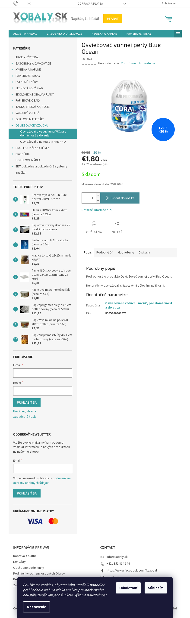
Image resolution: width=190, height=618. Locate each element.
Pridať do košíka (123, 198)
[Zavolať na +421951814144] (20, 3)
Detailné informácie (95, 210)
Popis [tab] (88, 252)
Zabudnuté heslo (25, 417)
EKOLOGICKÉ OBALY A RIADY (35, 94)
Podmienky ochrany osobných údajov (39, 573)
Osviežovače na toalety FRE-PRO (43, 141)
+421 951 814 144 (118, 563)
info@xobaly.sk (117, 557)
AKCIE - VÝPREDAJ (28, 57)
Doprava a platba (90, 4)
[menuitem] (25, 33)
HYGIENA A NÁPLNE (28, 69)
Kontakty (19, 561)
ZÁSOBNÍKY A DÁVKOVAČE (33, 63)
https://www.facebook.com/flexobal (132, 570)
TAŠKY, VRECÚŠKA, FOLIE (33, 107)
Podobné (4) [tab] (104, 252)
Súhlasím (156, 587)
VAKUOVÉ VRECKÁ (28, 113)
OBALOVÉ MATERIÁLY (30, 119)
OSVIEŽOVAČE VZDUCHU (32, 125)
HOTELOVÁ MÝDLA (28, 160)
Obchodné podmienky (28, 567)
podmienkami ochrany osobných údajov (42, 480)
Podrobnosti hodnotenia (138, 63)
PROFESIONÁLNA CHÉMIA (32, 148)
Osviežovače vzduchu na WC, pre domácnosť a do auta (43, 133)
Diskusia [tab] (144, 252)
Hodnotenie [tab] (126, 252)
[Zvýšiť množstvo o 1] (98, 195)
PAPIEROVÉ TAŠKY (28, 76)
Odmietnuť (128, 587)
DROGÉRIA (23, 154)
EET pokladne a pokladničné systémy (41, 166)
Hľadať (113, 19)
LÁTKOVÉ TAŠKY (27, 82)
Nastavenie (36, 606)
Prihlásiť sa (27, 402)
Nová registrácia (24, 411)
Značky (20, 172)
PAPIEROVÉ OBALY (28, 100)
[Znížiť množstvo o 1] (98, 200)
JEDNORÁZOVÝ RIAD (29, 88)
